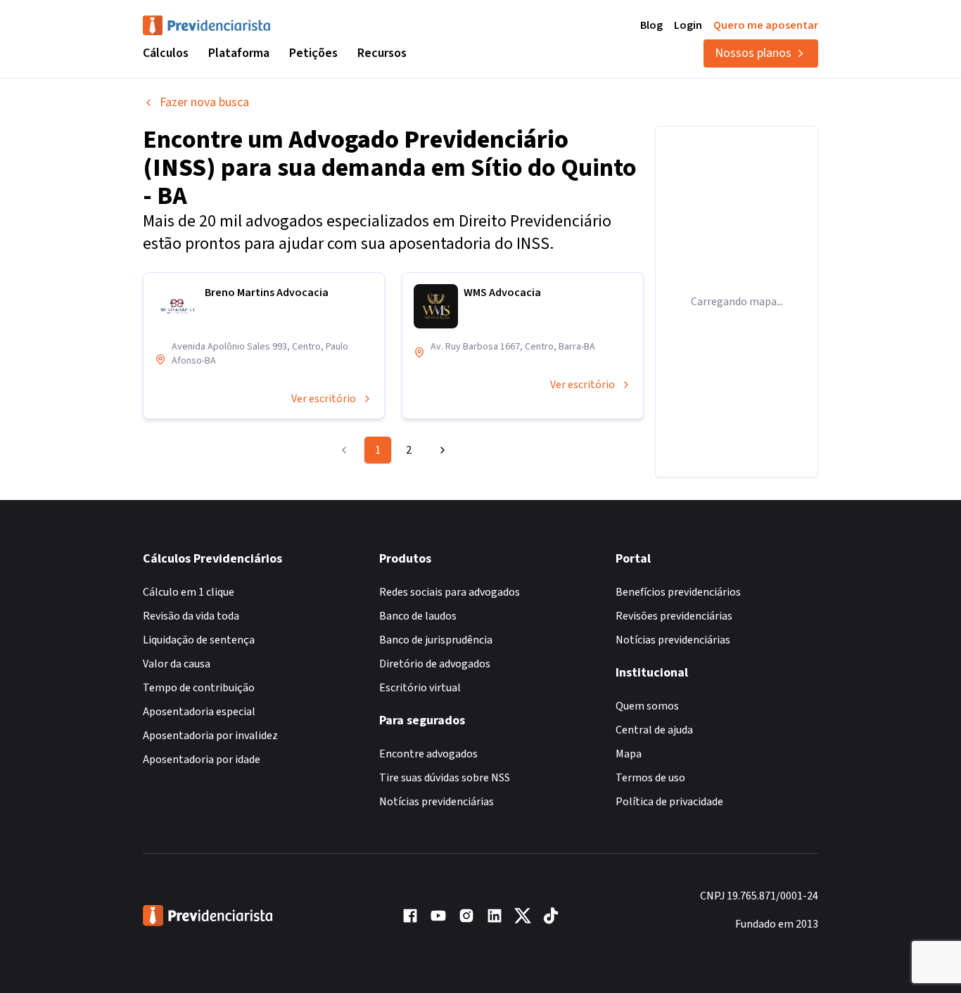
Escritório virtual (420, 687)
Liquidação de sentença (199, 640)
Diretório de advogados (434, 664)
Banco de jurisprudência (435, 640)
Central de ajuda (654, 730)
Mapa (629, 754)
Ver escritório (323, 398)
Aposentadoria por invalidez (210, 735)
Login (688, 25)
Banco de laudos (418, 616)
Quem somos (647, 706)
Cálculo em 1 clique (188, 592)
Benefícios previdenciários (678, 592)
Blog (651, 25)
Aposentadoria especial (199, 711)
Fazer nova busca (204, 102)
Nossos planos (753, 53)
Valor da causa (176, 664)
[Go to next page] (440, 450)
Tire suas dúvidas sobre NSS (444, 777)
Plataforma (238, 53)
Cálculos (166, 53)
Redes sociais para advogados (449, 592)
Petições (313, 53)
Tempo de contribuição (199, 687)
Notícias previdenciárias (436, 801)
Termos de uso (650, 777)
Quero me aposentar (765, 25)
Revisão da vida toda (191, 616)
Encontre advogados (428, 754)
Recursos (382, 53)
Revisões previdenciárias (674, 616)
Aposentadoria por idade (201, 759)
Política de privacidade (669, 801)
